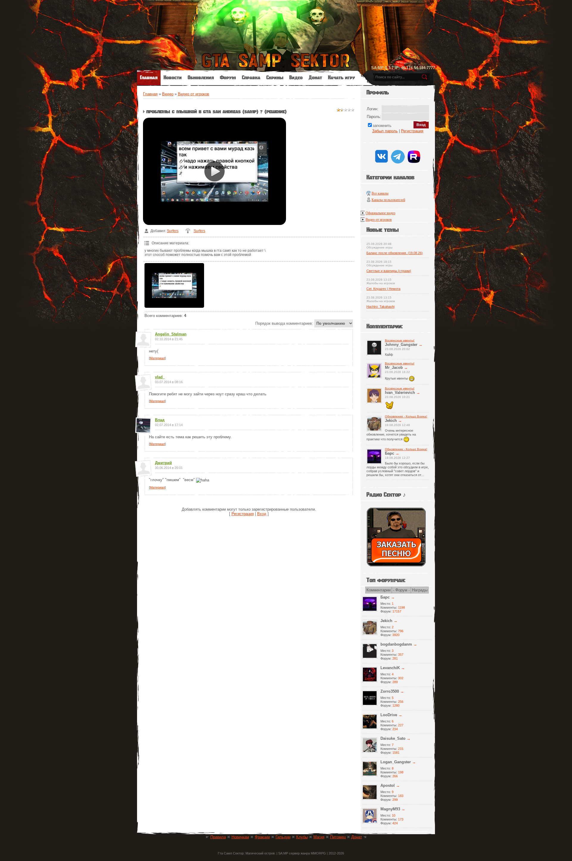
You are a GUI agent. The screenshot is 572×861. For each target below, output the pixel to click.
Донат (356, 837)
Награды (420, 590)
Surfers (172, 231)
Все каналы (380, 193)
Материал (157, 358)
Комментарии (378, 590)
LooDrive (388, 715)
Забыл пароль (385, 131)
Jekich (391, 420)
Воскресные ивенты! (399, 340)
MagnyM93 (390, 809)
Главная (150, 94)
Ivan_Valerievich (400, 392)
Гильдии (283, 837)
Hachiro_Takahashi (380, 306)
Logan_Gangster (395, 762)
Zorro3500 (389, 691)
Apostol (387, 785)
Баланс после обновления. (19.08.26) (394, 253)
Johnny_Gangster (401, 344)
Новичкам (240, 837)
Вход (261, 514)
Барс (389, 453)
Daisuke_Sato (392, 738)
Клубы (302, 837)
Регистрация (242, 514)
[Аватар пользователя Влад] (143, 430)
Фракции (262, 837)
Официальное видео (380, 213)
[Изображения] (174, 285)
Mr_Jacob (394, 367)
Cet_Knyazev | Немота (383, 288)
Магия (318, 837)
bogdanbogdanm (396, 644)
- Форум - (401, 590)
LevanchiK (390, 668)
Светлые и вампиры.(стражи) (388, 271)
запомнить (382, 125)
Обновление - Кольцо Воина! (406, 416)
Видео (167, 94)
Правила (218, 837)
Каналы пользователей (388, 200)
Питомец (338, 837)
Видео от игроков (193, 94)
